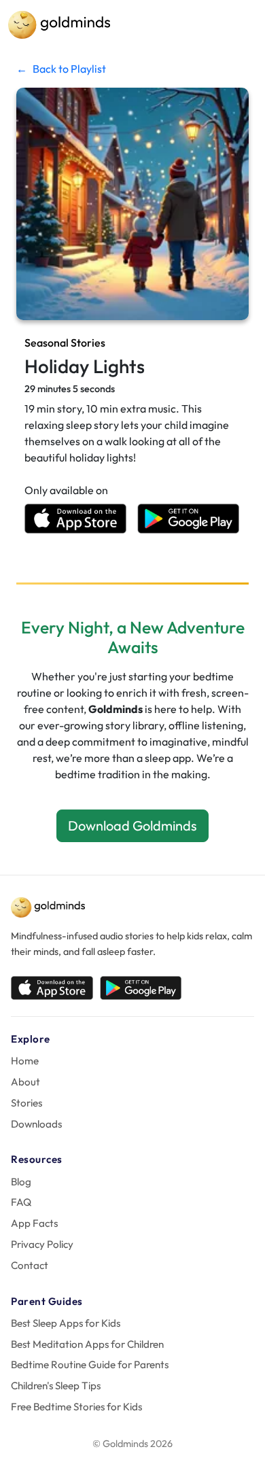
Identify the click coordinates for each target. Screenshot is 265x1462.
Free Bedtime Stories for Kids (76, 1406)
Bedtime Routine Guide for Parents (90, 1364)
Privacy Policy (42, 1244)
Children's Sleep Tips (56, 1385)
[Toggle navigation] (238, 25)
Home (25, 1060)
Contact (29, 1265)
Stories (26, 1102)
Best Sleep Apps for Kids (65, 1323)
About (25, 1081)
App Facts (34, 1223)
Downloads (36, 1123)
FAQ (21, 1202)
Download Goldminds (132, 825)
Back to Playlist (61, 68)
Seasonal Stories (64, 342)
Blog (21, 1181)
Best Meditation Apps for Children (87, 1344)
